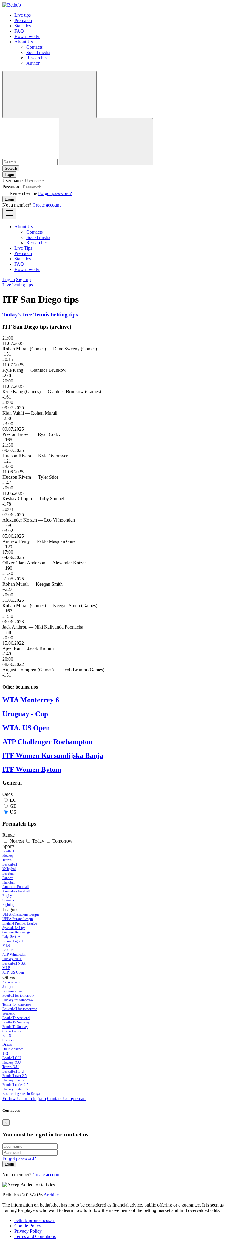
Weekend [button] (8, 1013)
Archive (51, 1194)
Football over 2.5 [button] (14, 1076)
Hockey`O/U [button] (11, 1062)
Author (33, 63)
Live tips (22, 15)
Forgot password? (55, 193)
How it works (27, 36)
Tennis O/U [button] (10, 1067)
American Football (15, 887)
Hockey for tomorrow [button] (17, 1000)
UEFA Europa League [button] (17, 919)
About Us (23, 41)
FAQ (19, 31)
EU (13, 800)
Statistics (22, 25)
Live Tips (23, 248)
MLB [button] (6, 968)
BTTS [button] (6, 1036)
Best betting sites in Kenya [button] (21, 1094)
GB (13, 806)
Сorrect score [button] (11, 1031)
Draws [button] (7, 1045)
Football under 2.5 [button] (15, 1085)
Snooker (8, 900)
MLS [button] (6, 946)
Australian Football (16, 891)
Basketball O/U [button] (13, 1071)
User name (12, 180)
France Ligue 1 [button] (13, 941)
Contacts (34, 47)
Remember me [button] (23, 193)
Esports (7, 878)
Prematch (23, 20)
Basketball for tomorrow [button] (19, 1009)
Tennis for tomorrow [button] (17, 1004)
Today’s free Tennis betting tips (40, 314)
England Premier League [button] (19, 923)
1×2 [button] (5, 1053)
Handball (8, 882)
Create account (47, 204)
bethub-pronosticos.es (34, 1220)
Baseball (8, 873)
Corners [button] (8, 1040)
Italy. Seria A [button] (11, 937)
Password (11, 186)
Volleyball (9, 869)
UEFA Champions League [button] (20, 914)
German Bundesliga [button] (16, 932)
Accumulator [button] (11, 982)
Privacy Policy (28, 1231)
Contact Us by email (66, 1098)
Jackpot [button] (7, 987)
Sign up (23, 279)
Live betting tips (17, 284)
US (13, 812)
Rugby (7, 896)
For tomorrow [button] (12, 991)
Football (8, 851)
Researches (36, 57)
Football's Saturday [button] (16, 1022)
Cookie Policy (27, 1225)
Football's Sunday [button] (15, 1027)
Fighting (8, 905)
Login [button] (9, 174)
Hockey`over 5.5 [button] (14, 1080)
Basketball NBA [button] (14, 963)
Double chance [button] (12, 1049)
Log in (8, 279)
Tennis (7, 860)
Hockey (7, 856)
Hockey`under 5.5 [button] (15, 1089)
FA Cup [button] (7, 950)
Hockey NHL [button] (12, 959)
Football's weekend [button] (16, 1018)
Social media (38, 52)
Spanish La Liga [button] (13, 928)
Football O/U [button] (11, 1058)
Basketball (9, 864)
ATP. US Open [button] (13, 972)
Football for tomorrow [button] (18, 995)
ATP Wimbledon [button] (14, 954)
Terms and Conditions (35, 1236)
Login (9, 199)
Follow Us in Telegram (24, 1098)
